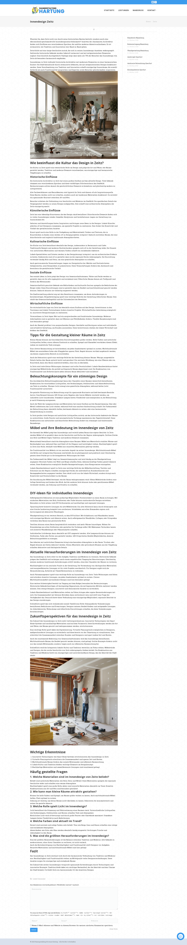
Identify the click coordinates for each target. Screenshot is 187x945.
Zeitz (155, 21)
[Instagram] (153, 2)
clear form (114, 929)
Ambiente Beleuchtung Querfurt (139, 63)
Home (148, 21)
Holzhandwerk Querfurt (136, 70)
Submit (33, 930)
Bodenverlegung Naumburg (137, 44)
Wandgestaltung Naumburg (137, 51)
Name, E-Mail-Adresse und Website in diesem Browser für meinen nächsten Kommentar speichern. (72, 925)
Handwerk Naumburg (135, 38)
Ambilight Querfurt (134, 57)
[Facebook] (155, 2)
